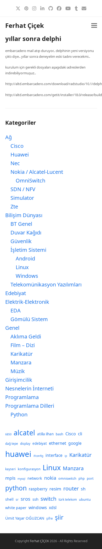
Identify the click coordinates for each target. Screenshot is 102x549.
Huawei (19, 154)
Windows (27, 275)
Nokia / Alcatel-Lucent (36, 171)
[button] (94, 25)
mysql (21, 478)
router (71, 488)
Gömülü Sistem (29, 319)
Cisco (17, 145)
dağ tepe (11, 444)
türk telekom (68, 499)
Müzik (17, 371)
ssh (35, 499)
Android (25, 258)
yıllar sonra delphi (33, 38)
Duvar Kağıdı (25, 232)
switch (48, 498)
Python (18, 414)
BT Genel (21, 223)
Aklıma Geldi (25, 336)
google (75, 443)
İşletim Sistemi (28, 249)
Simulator (22, 197)
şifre (49, 518)
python (16, 488)
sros (25, 498)
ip (66, 456)
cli (80, 434)
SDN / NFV (22, 189)
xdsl (52, 507)
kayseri (10, 469)
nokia (50, 478)
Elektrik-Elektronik (27, 301)
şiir (59, 517)
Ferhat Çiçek (24, 25)
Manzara (20, 362)
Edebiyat (15, 293)
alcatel (24, 432)
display (25, 444)
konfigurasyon (29, 469)
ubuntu (85, 499)
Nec (15, 163)
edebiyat (39, 443)
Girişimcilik (18, 379)
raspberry (38, 489)
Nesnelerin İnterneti (29, 388)
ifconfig (38, 456)
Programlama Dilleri (29, 405)
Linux (22, 267)
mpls (10, 478)
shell (9, 499)
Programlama (22, 397)
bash (59, 434)
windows (38, 507)
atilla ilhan (45, 434)
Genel (12, 327)
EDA (15, 310)
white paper (15, 507)
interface (54, 455)
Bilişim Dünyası (23, 215)
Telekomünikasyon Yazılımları (46, 284)
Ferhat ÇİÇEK (39, 541)
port (90, 478)
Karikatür (21, 353)
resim (55, 489)
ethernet (57, 443)
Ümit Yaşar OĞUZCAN (24, 518)
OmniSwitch (30, 180)
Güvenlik (21, 241)
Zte (14, 206)
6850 (8, 434)
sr (17, 499)
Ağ (8, 137)
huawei (18, 454)
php (81, 478)
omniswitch (67, 478)
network (34, 478)
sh (83, 489)
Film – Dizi (22, 345)
